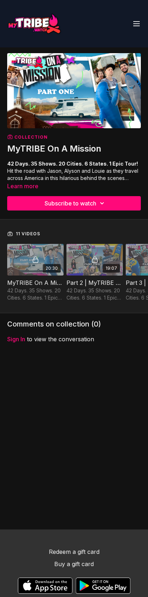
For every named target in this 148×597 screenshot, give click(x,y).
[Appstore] (45, 586)
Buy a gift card (74, 564)
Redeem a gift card (74, 551)
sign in (16, 339)
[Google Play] (103, 586)
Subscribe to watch (70, 203)
